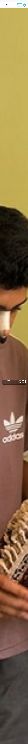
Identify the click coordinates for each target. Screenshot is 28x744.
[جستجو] (6, 5)
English (11, 1)
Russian (17, 1)
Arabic (14, 1)
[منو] (3, 5)
